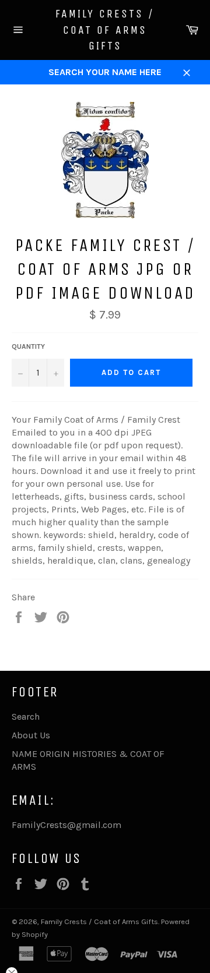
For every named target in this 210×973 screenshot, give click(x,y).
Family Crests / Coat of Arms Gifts (105, 29)
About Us (31, 735)
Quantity (28, 346)
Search (26, 716)
